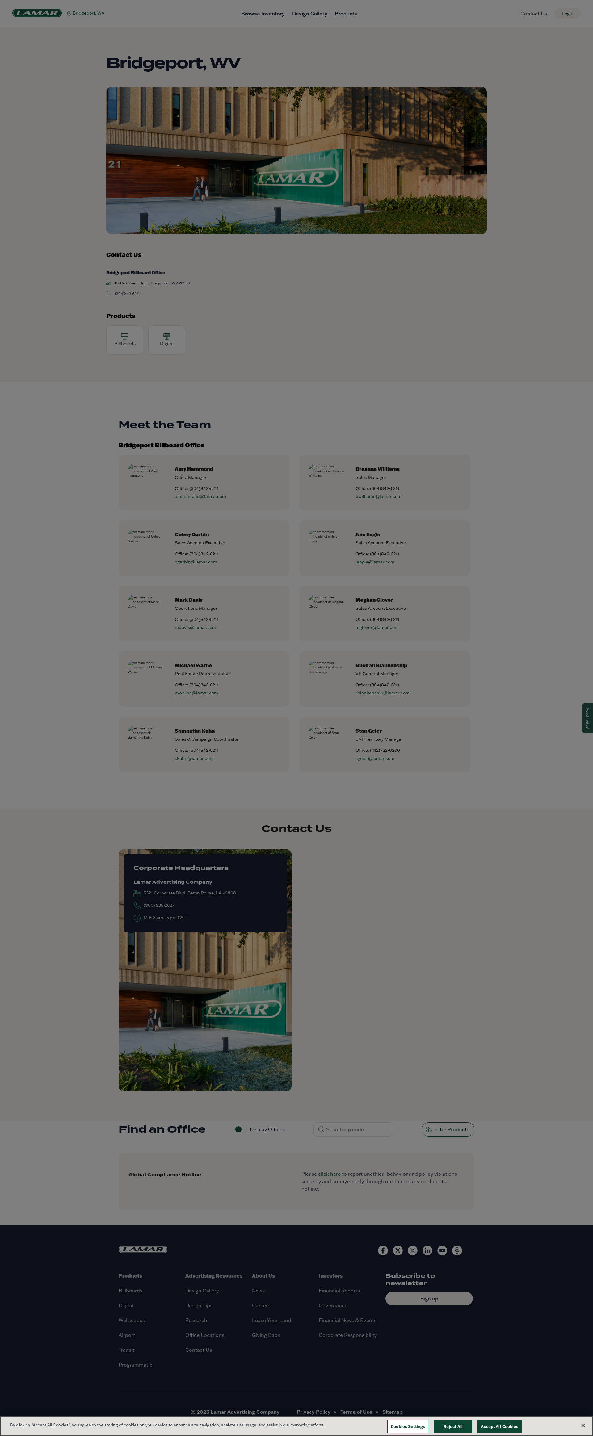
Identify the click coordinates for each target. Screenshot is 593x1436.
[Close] (583, 1425)
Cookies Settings (408, 1426)
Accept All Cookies (499, 1426)
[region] (296, 1426)
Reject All (453, 1426)
